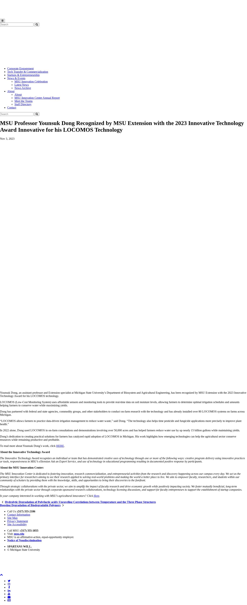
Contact (11, 107)
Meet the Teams (23, 101)
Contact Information (18, 514)
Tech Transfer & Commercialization (27, 71)
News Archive (22, 88)
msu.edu (19, 533)
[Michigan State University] (9, 17)
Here (96, 495)
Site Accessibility (17, 524)
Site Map (12, 517)
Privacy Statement (17, 521)
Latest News (21, 84)
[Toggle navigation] (2, 21)
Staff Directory (22, 104)
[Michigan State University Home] (9, 571)
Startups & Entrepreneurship (23, 75)
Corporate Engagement (20, 68)
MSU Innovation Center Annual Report (37, 97)
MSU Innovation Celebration (31, 81)
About (10, 91)
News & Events (16, 78)
